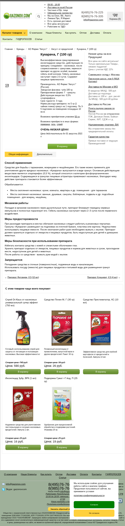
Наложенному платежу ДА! (103, 124)
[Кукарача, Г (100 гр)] (21, 70)
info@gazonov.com (93, 19)
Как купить (70, 32)
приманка (45, 124)
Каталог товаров (12, 32)
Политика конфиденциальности (62, 504)
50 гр (77, 116)
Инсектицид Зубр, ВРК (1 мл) (20, 378)
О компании (35, 32)
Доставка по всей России (60, 7)
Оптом (83, 32)
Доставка (95, 32)
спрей (59, 124)
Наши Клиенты (54, 32)
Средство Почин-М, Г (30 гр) (59, 299)
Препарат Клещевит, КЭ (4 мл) (102, 277)
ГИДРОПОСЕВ (24, 39)
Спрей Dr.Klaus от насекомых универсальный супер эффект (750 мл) (21, 302)
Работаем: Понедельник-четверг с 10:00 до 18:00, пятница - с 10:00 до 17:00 (62, 496)
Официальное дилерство (60, 13)
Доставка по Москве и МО (103, 86)
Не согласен (94, 513)
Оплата (107, 32)
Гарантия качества (98, 136)
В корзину (62, 146)
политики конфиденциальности (89, 495)
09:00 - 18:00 (54, 4)
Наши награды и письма (62, 501)
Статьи (38, 39)
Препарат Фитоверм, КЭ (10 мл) (23, 277)
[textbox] (39, 16)
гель (53, 124)
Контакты (7, 39)
